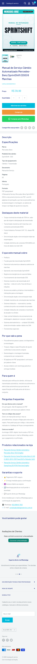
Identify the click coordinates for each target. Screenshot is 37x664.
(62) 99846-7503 (17, 505)
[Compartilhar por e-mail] (33, 127)
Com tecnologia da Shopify (10, 659)
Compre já (18, 112)
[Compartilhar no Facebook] (21, 127)
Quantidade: (6, 98)
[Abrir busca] (25, 3)
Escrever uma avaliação (18, 540)
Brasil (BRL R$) (7, 630)
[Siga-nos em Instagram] (7, 640)
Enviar (7, 620)
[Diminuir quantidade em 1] (14, 98)
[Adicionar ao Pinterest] (25, 127)
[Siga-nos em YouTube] (11, 640)
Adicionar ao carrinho (18, 105)
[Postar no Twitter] (29, 127)
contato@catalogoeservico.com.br (20, 507)
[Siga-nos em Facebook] (3, 640)
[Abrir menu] (3, 3)
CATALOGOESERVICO (9, 84)
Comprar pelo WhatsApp (20, 119)
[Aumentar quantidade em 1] (25, 98)
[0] (33, 3)
